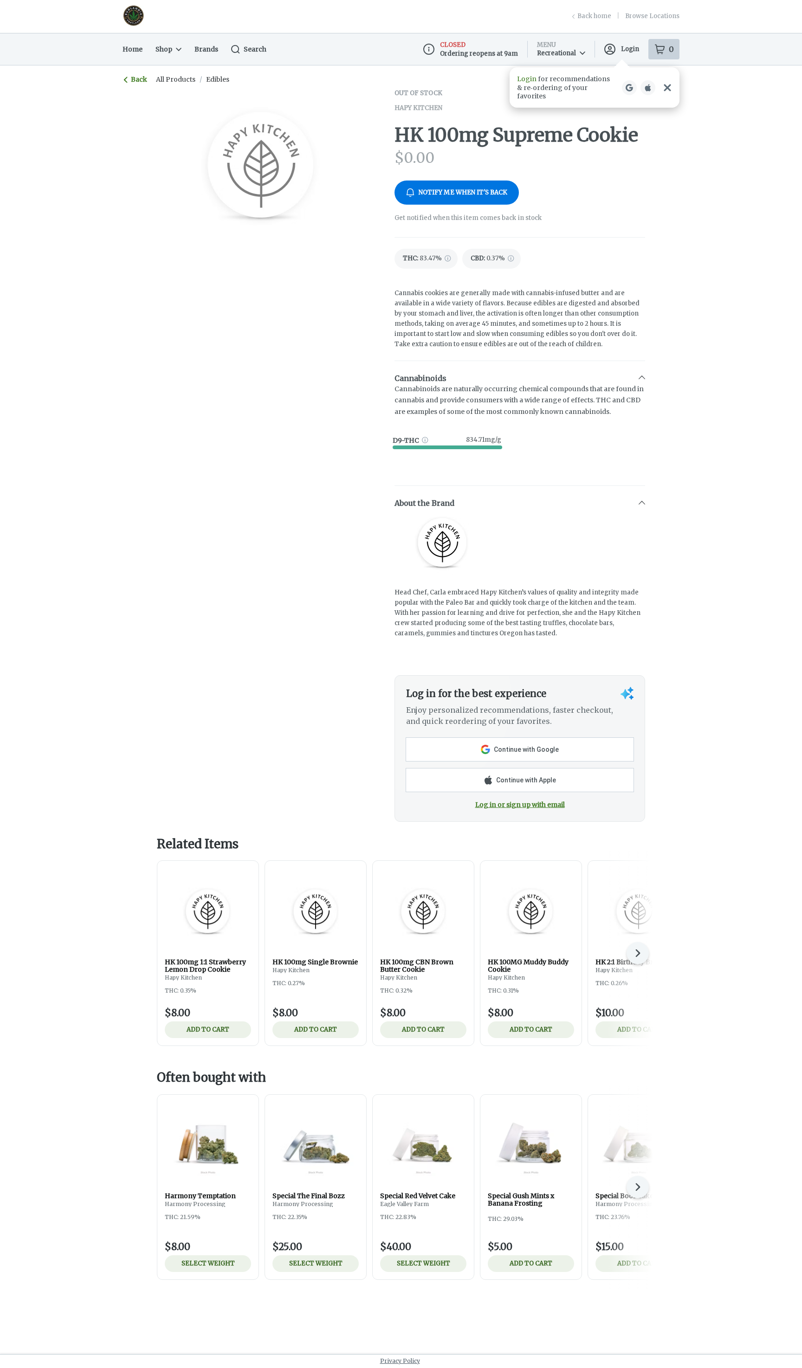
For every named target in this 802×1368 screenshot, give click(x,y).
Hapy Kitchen (418, 108)
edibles (217, 79)
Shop (163, 49)
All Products (175, 79)
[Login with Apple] (647, 87)
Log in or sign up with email (520, 804)
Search (255, 49)
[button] (594, 87)
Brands (206, 49)
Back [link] (139, 79)
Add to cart (208, 1029)
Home (132, 49)
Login (630, 49)
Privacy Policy (400, 1360)
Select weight (208, 1263)
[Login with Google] (629, 87)
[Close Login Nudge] (667, 87)
